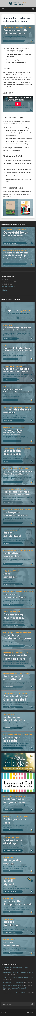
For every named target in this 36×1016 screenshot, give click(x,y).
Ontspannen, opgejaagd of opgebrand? (14, 988)
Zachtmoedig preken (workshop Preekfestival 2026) (18, 977)
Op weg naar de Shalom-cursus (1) (13, 985)
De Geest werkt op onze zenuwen (13, 982)
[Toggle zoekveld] (33, 9)
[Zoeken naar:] (18, 1004)
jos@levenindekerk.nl (8, 286)
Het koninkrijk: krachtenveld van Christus (15, 967)
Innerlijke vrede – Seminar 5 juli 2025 (14, 993)
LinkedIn (4, 290)
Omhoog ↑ (31, 1012)
